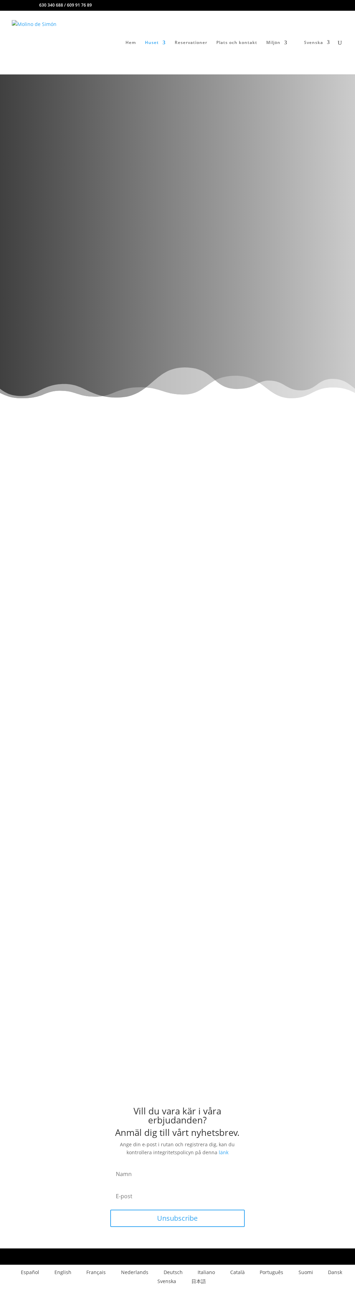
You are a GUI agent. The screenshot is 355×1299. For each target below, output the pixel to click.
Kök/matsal (71, 140)
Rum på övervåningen (80, 152)
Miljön (273, 42)
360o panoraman (65, 351)
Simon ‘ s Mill (57, 107)
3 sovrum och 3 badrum (74, 122)
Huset (152, 42)
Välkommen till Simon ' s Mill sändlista (87, 178)
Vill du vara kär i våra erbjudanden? (84, 171)
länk (223, 1152)
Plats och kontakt (236, 42)
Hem (130, 42)
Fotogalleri (60, 325)
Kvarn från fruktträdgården (84, 128)
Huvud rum (71, 146)
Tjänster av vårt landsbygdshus (81, 164)
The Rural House (61, 115)
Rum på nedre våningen (82, 158)
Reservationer (191, 42)
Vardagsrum (72, 134)
